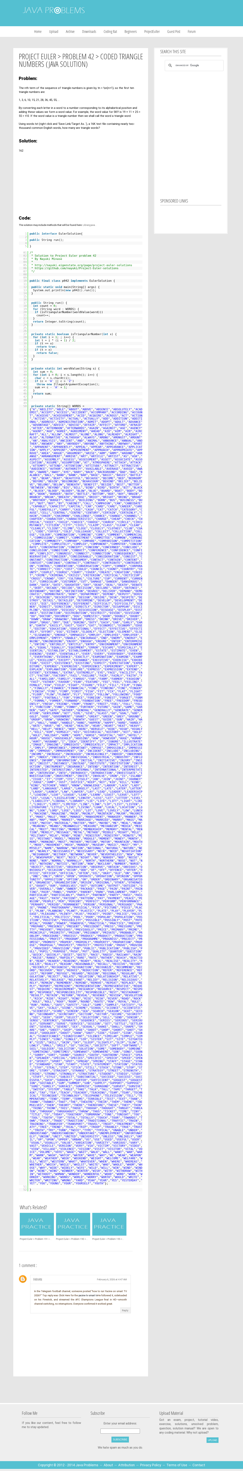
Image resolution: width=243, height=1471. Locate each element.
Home (38, 31)
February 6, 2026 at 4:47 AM (112, 1279)
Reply (125, 1310)
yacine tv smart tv (87, 1295)
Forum (192, 31)
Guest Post (173, 31)
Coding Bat (110, 31)
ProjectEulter (152, 31)
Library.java (89, 225)
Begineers (131, 31)
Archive (70, 31)
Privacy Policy (151, 1465)
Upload (53, 31)
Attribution (127, 1465)
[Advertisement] (164, 13)
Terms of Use (177, 1465)
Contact (199, 1465)
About (109, 1465)
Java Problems (87, 1465)
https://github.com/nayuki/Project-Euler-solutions (76, 268)
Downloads (89, 31)
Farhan (37, 1279)
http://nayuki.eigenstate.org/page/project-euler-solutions (83, 265)
